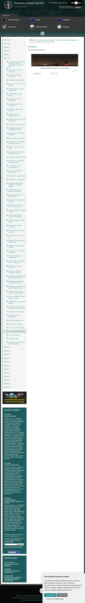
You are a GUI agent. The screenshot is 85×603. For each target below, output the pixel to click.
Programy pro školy (13, 19)
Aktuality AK (66, 19)
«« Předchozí (37, 73)
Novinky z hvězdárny (12, 410)
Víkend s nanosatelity (10, 416)
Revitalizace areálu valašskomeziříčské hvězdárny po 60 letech (13, 501)
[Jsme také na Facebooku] (13, 553)
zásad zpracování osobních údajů (12, 540)
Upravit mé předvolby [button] (55, 599)
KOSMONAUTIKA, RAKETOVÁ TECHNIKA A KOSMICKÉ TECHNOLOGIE (13, 579)
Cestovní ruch (12, 26)
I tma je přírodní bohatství (69, 40)
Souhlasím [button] (50, 595)
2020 (58, 40)
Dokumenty (66, 26)
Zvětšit (74, 70)
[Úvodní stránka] (8, 5)
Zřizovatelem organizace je (58, 3)
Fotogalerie (52, 40)
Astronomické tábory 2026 (11, 465)
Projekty (38, 19)
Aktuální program (11, 558)
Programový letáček (41, 26)
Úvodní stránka (42, 40)
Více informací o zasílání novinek (13, 547)
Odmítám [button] (62, 595)
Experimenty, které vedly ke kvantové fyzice (12, 571)
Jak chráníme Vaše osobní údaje (30, 600)
